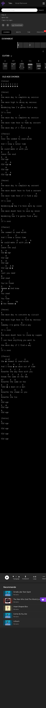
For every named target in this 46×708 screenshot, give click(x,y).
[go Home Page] (3, 3)
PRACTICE (41, 31)
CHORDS (6, 32)
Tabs (10, 3)
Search (41, 10)
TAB (28, 32)
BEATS (18, 32)
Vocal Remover (21, 3)
